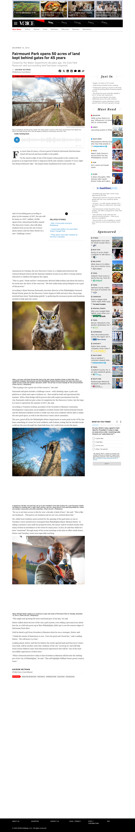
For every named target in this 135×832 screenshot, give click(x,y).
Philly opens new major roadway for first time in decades (64, 235)
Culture (77, 22)
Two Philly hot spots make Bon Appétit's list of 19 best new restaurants (106, 94)
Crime (45, 29)
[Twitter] (63, 71)
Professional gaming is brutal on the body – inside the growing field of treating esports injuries (107, 89)
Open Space (39, 76)
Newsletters (87, 29)
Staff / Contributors (93, 822)
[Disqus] (48, 735)
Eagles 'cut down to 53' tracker (103, 83)
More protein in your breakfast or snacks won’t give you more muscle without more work (106, 222)
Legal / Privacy (75, 821)
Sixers (95, 174)
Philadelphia (70, 676)
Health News (97, 139)
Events (91, 22)
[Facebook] (60, 71)
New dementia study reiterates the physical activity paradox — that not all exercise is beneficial (105, 216)
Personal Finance (99, 308)
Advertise (35, 821)
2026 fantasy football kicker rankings (105, 85)
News (50, 22)
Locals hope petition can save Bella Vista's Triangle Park (64, 230)
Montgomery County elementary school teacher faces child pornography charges (106, 102)
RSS (108, 821)
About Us (15, 821)
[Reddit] (71, 71)
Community (97, 344)
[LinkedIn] (67, 71)
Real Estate (97, 261)
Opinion (36, 29)
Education (65, 29)
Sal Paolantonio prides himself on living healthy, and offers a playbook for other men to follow (107, 210)
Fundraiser (97, 297)
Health (64, 22)
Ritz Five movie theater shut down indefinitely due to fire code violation (104, 98)
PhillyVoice (26, 23)
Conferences (97, 332)
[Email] (79, 71)
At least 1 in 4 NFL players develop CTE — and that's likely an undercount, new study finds (107, 205)
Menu (15, 23)
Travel (95, 273)
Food (94, 162)
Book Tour (96, 250)
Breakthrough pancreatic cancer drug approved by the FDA (105, 194)
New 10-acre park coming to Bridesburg (61, 224)
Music (95, 151)
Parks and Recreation (24, 76)
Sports (104, 22)
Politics (27, 29)
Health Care (97, 379)
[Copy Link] (83, 71)
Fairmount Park (51, 676)
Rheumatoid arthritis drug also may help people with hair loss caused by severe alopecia (106, 199)
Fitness (95, 238)
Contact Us (54, 821)
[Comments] (75, 71)
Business (75, 29)
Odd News (54, 29)
